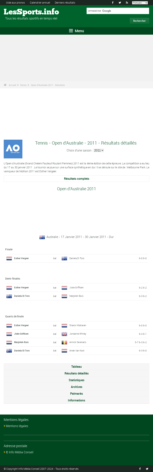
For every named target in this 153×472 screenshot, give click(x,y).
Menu (79, 30)
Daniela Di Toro (76, 258)
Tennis (23, 85)
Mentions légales (17, 426)
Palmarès (76, 393)
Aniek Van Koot (76, 350)
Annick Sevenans (77, 342)
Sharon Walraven (77, 325)
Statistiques (76, 380)
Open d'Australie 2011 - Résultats (48, 85)
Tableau (76, 367)
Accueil (12, 85)
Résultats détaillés (77, 373)
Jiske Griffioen (76, 287)
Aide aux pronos (15, 2)
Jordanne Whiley (77, 333)
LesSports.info (18, 12)
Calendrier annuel (40, 2)
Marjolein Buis (76, 295)
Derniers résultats (65, 2)
